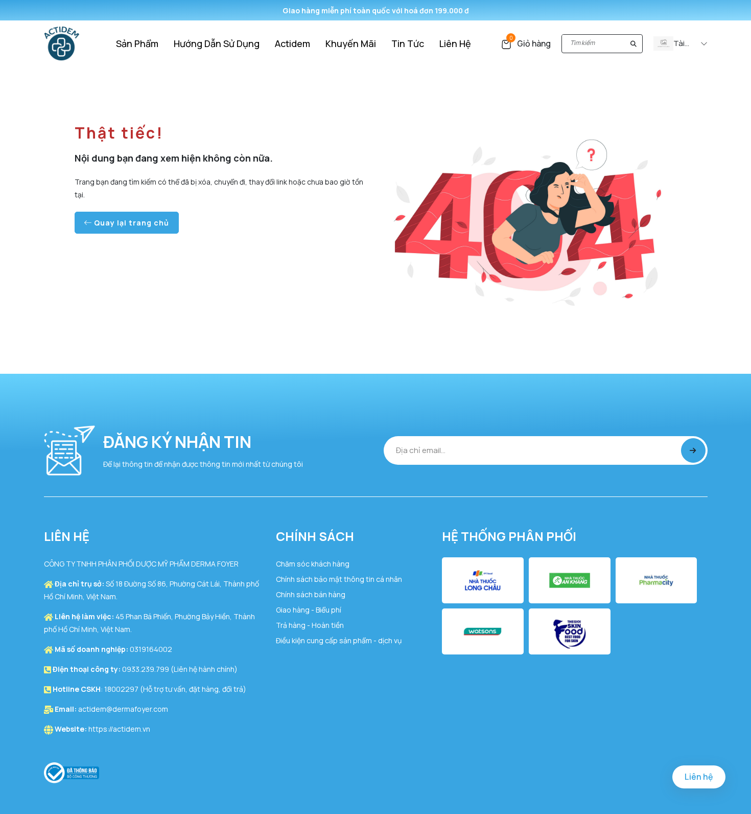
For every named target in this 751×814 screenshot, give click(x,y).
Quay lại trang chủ (130, 223)
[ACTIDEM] (62, 43)
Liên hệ (699, 776)
